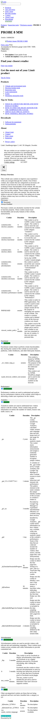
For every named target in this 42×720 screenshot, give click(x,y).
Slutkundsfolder (10, 124)
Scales (7, 94)
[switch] (2, 343)
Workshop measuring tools (14, 96)
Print (10, 45)
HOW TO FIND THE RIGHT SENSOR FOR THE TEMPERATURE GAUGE (21, 109)
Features (4, 51)
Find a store (9, 11)
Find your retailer (7, 66)
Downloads (9, 19)
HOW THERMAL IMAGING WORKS (19, 114)
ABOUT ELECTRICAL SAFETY (17, 112)
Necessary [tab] (4, 200)
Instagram (8, 138)
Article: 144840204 (7, 37)
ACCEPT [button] (23, 162)
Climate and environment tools (15, 86)
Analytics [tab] (4, 400)
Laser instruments (11, 92)
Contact (7, 15)
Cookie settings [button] (9, 162)
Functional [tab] (4, 341)
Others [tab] (3, 687)
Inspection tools (13, 25)
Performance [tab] (5, 387)
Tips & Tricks (5, 78)
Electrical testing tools (12, 88)
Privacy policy (10, 142)
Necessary (6, 202)
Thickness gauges (26, 25)
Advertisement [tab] (6, 637)
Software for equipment (13, 122)
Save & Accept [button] (6, 716)
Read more (5, 49)
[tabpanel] (21, 272)
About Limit (9, 17)
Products (8, 8)
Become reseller (10, 13)
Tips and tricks (10, 10)
